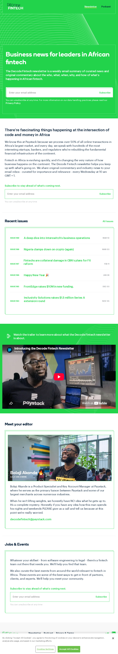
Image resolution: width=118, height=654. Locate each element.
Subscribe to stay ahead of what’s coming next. (33, 186)
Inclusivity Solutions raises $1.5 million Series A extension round (54, 299)
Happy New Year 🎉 (36, 275)
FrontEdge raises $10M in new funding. (49, 286)
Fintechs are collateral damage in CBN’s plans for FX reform (57, 262)
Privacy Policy (13, 103)
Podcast (106, 7)
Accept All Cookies (69, 649)
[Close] (113, 638)
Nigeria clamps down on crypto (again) (49, 249)
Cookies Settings (45, 649)
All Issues (108, 221)
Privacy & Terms (65, 633)
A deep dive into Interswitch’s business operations (57, 238)
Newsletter (91, 7)
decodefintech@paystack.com (30, 519)
